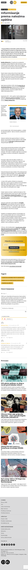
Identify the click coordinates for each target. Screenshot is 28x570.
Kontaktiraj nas (5, 523)
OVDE (2, 234)
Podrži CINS (4, 518)
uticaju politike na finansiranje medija (13, 229)
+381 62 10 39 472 (11, 554)
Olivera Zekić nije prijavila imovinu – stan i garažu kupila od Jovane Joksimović (13, 415)
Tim (2, 504)
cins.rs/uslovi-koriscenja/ (15, 266)
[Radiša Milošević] (18, 113)
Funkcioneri (12, 9)
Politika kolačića (5, 513)
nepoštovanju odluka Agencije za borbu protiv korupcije (13, 228)
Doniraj (23, 2)
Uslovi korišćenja (5, 506)
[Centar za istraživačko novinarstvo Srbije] (13, 2)
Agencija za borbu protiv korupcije (12, 277)
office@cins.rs (4, 551)
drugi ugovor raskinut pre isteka (16, 141)
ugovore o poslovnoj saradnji (13, 97)
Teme (2, 533)
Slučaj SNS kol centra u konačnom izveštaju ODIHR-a (12, 448)
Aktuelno (4, 9)
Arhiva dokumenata (6, 537)
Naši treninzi (4, 508)
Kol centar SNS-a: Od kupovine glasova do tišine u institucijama (13, 480)
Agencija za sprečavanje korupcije (12, 280)
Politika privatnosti (6, 510)
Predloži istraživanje (6, 521)
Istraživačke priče (5, 529)
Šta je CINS (4, 502)
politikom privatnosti (14, 251)
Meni (4, 2)
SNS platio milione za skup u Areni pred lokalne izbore (12, 384)
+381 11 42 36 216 (10, 552)
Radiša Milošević (7, 283)
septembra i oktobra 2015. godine (12, 195)
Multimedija (4, 535)
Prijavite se (14, 247)
